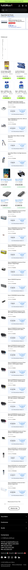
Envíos (24, 564)
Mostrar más (14, 508)
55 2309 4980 (13, 544)
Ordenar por (4, 37)
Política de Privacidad (6, 564)
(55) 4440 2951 (9, 547)
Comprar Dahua (10, 16)
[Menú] (26, 5)
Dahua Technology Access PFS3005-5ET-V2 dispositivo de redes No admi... (16, 21)
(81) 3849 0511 (8, 549)
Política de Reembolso (17, 564)
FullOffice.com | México (10, 562)
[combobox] (14, 10)
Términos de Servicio (5, 566)
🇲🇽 (7, 553)
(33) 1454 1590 (8, 545)
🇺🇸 (15, 553)
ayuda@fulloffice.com (12, 542)
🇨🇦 (25, 553)
